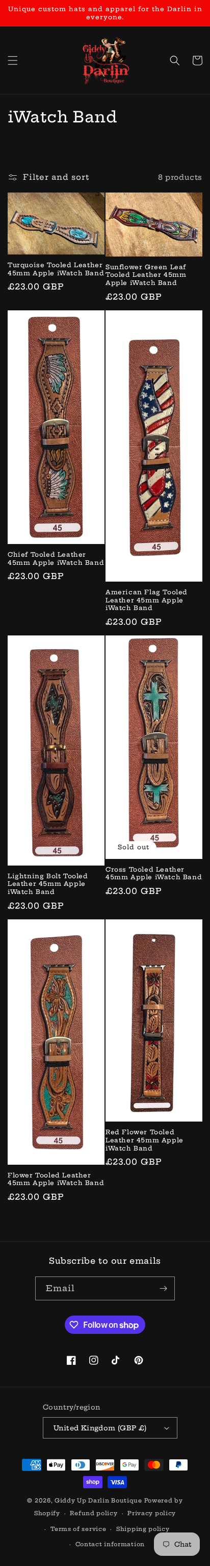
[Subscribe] (163, 1288)
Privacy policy (151, 1513)
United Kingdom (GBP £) (100, 1428)
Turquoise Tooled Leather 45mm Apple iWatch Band (56, 269)
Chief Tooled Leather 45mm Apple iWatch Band (56, 558)
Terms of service (78, 1528)
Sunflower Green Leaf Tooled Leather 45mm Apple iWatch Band (146, 274)
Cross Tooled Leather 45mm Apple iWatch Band (154, 873)
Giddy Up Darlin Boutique (98, 1500)
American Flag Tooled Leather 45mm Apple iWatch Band (147, 600)
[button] (13, 60)
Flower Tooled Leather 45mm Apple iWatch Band (56, 1179)
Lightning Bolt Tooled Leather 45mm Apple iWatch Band (48, 884)
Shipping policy (143, 1528)
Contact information (110, 1544)
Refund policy (93, 1513)
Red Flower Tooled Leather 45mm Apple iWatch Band (144, 1140)
